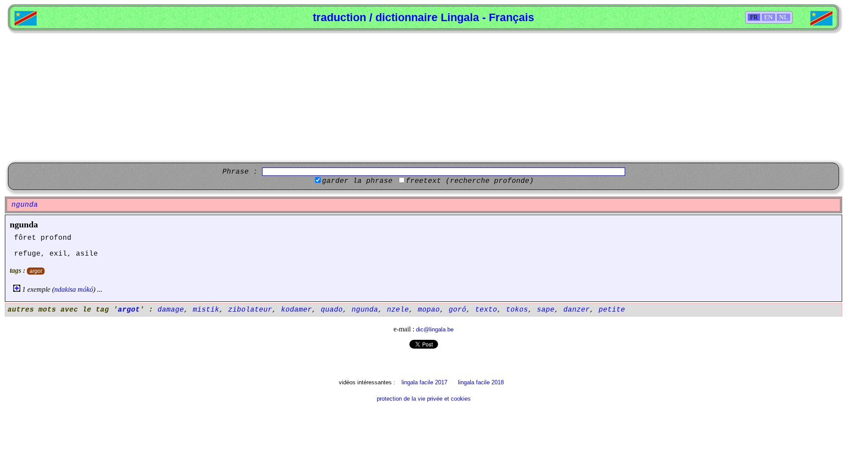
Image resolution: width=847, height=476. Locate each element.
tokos (517, 310)
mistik (206, 310)
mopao (429, 310)
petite (612, 310)
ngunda (24, 224)
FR (754, 17)
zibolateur (250, 310)
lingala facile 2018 (481, 382)
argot (36, 271)
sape (546, 310)
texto (486, 310)
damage (170, 310)
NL (783, 17)
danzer (576, 310)
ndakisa (65, 289)
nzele (398, 310)
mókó (85, 289)
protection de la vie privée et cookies (424, 398)
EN (768, 17)
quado (332, 310)
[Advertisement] (423, 96)
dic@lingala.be (434, 329)
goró (457, 310)
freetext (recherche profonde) (470, 181)
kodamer (296, 310)
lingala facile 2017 (424, 382)
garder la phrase (357, 181)
